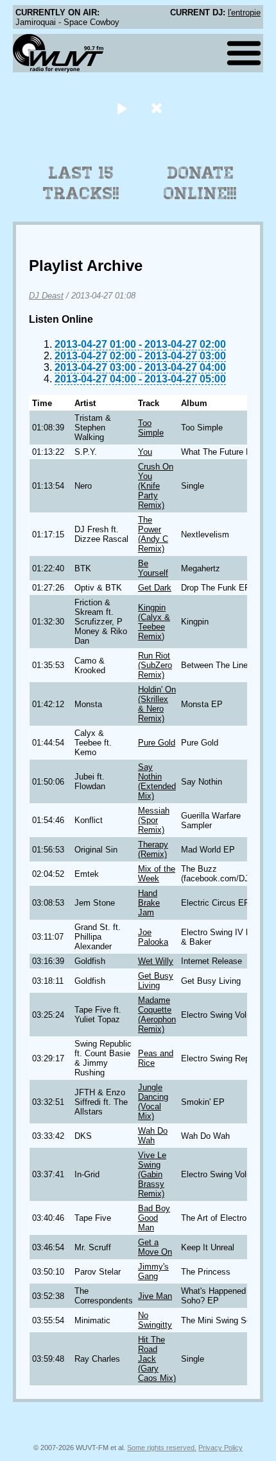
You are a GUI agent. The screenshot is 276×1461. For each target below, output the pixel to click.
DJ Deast (46, 295)
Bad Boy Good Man (154, 1218)
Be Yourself (153, 568)
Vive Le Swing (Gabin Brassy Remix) (152, 1174)
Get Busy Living (155, 980)
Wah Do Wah (153, 1135)
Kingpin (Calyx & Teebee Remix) (154, 622)
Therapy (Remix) (153, 849)
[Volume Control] (158, 108)
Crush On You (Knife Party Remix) (155, 486)
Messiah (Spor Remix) (153, 820)
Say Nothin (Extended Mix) (157, 781)
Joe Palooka (153, 937)
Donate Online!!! (200, 183)
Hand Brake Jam (149, 902)
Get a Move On (155, 1247)
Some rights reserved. (161, 1447)
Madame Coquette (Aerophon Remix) (157, 1014)
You (145, 452)
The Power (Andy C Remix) (153, 534)
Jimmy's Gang (153, 1271)
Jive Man (155, 1296)
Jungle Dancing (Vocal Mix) (153, 1101)
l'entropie (244, 12)
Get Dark (154, 587)
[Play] (121, 108)
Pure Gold (156, 742)
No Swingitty (155, 1320)
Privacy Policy (220, 1447)
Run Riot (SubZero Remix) (155, 665)
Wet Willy (155, 961)
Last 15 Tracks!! (81, 183)
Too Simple (151, 427)
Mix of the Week (156, 873)
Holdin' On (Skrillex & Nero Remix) (157, 704)
